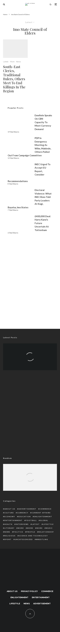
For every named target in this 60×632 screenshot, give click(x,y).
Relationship (46, 532)
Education (24, 516)
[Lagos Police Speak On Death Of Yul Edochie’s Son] (30, 481)
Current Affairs (41, 513)
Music (49, 528)
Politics (18, 532)
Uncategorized (24, 539)
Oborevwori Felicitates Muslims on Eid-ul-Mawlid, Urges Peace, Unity (30, 349)
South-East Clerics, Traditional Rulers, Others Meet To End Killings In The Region (14, 79)
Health (8, 524)
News (18, 61)
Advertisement (27, 509)
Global (44, 520)
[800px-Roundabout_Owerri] (15, 48)
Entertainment (13, 520)
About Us (9, 509)
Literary (9, 528)
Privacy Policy (29, 591)
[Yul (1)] (30, 481)
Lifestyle (48, 524)
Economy (9, 516)
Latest (5, 61)
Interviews (22, 524)
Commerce (46, 509)
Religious (10, 536)
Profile (30, 532)
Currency (22, 513)
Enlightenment (43, 516)
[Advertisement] (30, 290)
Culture (9, 513)
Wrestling (42, 539)
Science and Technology (33, 536)
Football (31, 520)
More (12, 61)
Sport (8, 539)
